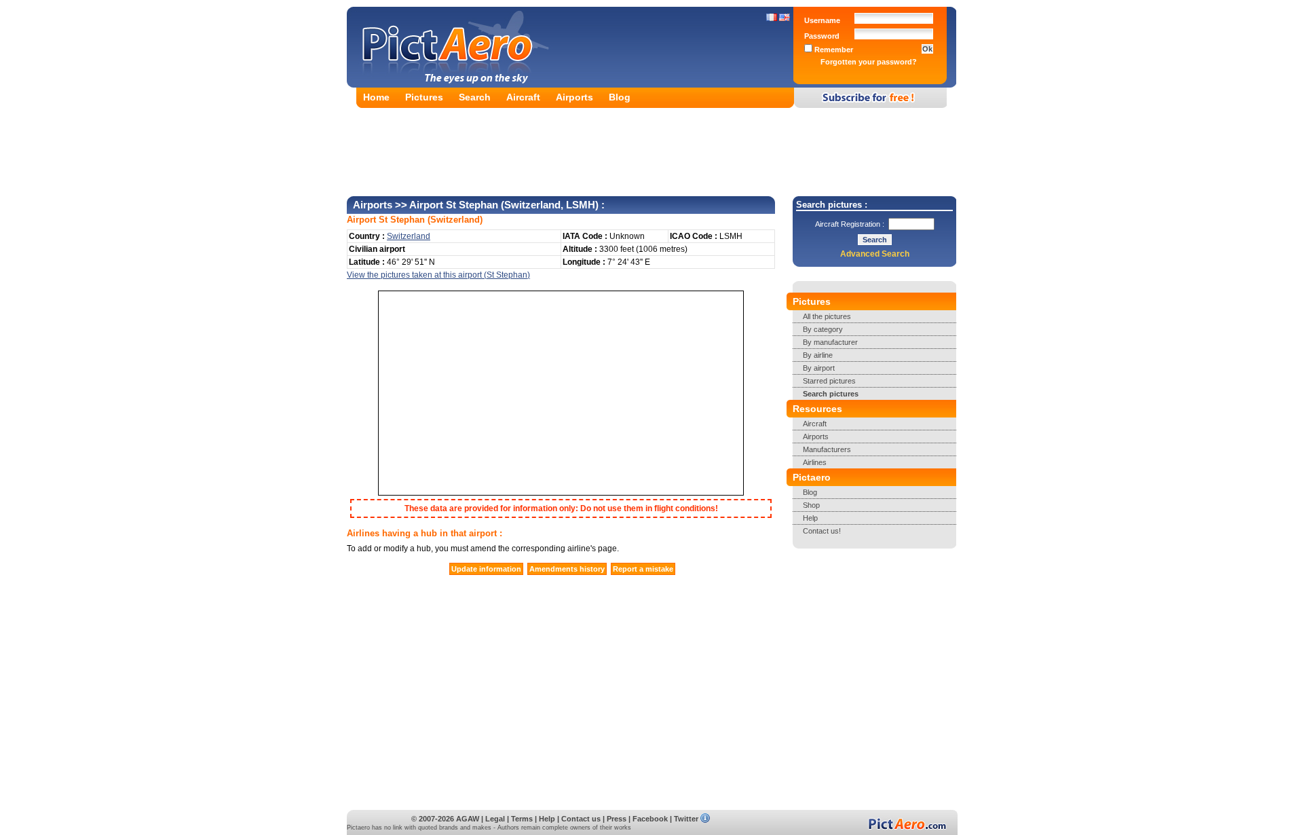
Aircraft (523, 97)
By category (823, 329)
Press (616, 819)
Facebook (650, 819)
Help (810, 518)
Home (376, 97)
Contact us (581, 819)
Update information (486, 569)
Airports (574, 97)
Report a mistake (643, 569)
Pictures (424, 97)
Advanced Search (874, 254)
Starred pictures (829, 381)
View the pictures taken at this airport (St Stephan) (438, 275)
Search (475, 97)
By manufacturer (830, 342)
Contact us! (822, 531)
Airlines (815, 462)
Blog (619, 97)
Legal (495, 819)
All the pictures (827, 316)
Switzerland (455, 220)
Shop (811, 505)
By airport (819, 368)
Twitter (686, 819)
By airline (818, 355)
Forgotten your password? (868, 62)
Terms (522, 819)
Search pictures (830, 394)
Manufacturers (827, 449)
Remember (832, 49)
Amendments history (567, 569)
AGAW (467, 819)
